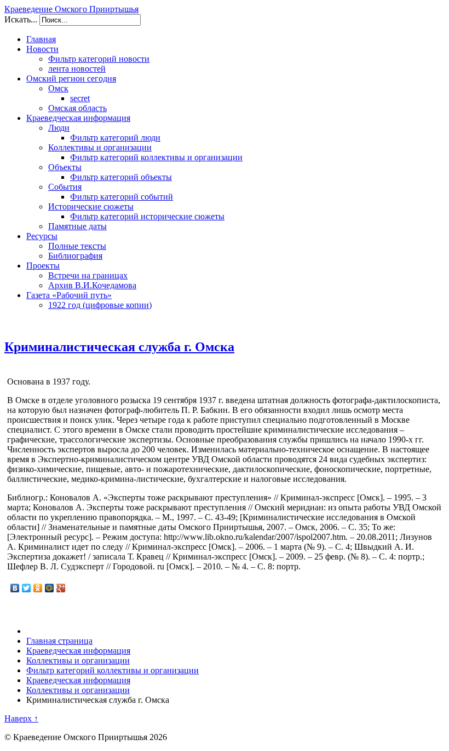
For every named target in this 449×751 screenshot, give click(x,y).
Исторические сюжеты (91, 206)
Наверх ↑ (21, 718)
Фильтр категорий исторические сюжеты (147, 216)
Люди (59, 127)
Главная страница (59, 640)
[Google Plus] (61, 588)
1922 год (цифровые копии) (100, 305)
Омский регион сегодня (71, 78)
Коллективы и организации (100, 147)
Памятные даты (77, 226)
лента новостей (77, 68)
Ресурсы (41, 236)
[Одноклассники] (38, 588)
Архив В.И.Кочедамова (92, 285)
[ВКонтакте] (15, 588)
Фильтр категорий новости (98, 58)
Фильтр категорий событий (121, 196)
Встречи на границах (88, 275)
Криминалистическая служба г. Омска (119, 347)
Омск (58, 88)
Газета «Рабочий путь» (69, 295)
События (65, 186)
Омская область (77, 108)
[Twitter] (26, 588)
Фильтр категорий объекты (121, 177)
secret (80, 98)
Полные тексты (77, 246)
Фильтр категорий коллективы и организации (156, 157)
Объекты (65, 167)
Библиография (75, 255)
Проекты (43, 265)
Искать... (20, 19)
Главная (41, 39)
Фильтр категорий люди (115, 137)
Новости (42, 49)
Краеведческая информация (78, 118)
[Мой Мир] (49, 588)
